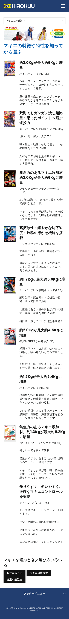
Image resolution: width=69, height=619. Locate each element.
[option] (34, 33)
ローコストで (14, 573)
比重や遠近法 (14, 579)
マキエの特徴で (39, 573)
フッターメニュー (34, 593)
